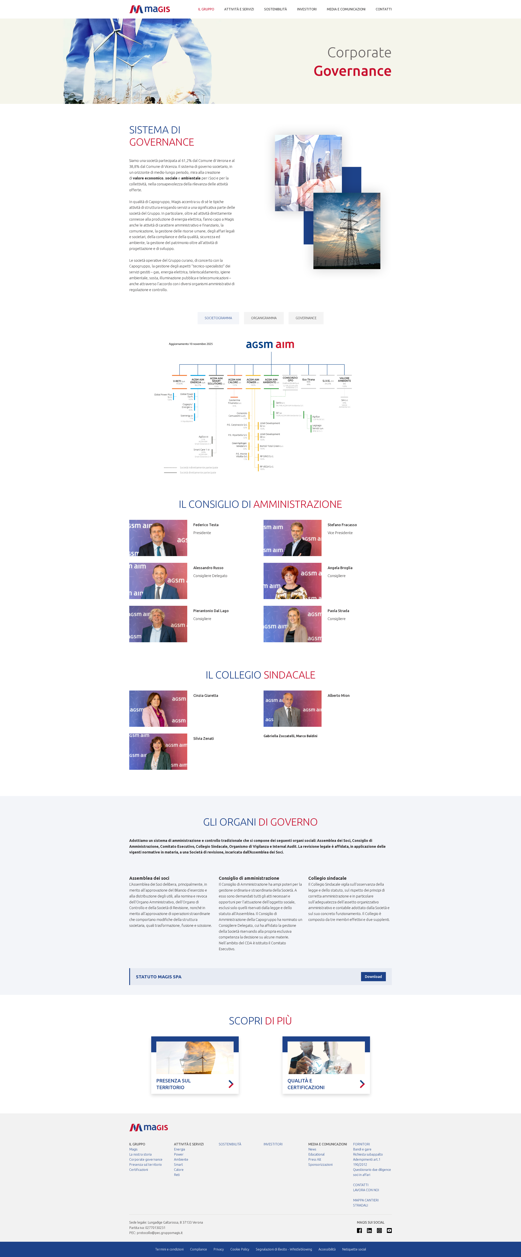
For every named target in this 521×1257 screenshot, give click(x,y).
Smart (178, 1164)
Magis (133, 1149)
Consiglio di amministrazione (249, 878)
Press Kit (314, 1159)
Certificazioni (138, 1169)
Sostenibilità (275, 9)
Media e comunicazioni (346, 9)
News (312, 1149)
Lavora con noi (366, 1190)
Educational (316, 1154)
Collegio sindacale (327, 878)
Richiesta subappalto (368, 1154)
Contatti (384, 9)
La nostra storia (140, 1154)
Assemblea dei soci (149, 878)
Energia (179, 1149)
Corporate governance (145, 1159)
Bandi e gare (362, 1149)
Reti (177, 1175)
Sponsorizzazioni (320, 1164)
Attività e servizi (239, 9)
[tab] (218, 318)
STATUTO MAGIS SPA (159, 976)
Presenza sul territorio (145, 1164)
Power (179, 1154)
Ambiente (181, 1159)
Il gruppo (206, 9)
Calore (179, 1169)
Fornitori (361, 1144)
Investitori (307, 9)
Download (373, 976)
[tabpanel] (260, 401)
